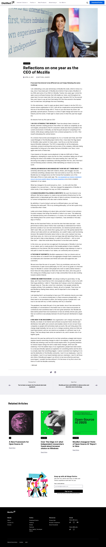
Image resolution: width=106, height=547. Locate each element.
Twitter (70, 522)
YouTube (77, 522)
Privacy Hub (52, 520)
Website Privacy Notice (12, 542)
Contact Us (10, 522)
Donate (9, 524)
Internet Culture (21, 2)
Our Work (62, 2)
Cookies (21, 542)
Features (31, 527)
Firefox (32, 2)
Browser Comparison (54, 522)
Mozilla (8, 2)
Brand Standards (53, 524)
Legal (26, 542)
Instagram (74, 522)
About (9, 520)
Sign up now (68, 491)
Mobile (31, 524)
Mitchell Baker (44, 77)
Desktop (31, 522)
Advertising (52, 2)
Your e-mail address (59, 483)
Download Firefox (34, 520)
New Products (42, 2)
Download (97, 2)
